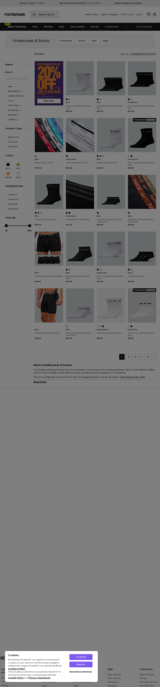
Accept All (81, 657)
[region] (51, 666)
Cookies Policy (16, 669)
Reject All (81, 664)
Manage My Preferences (81, 671)
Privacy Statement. (40, 678)
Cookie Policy (16, 678)
